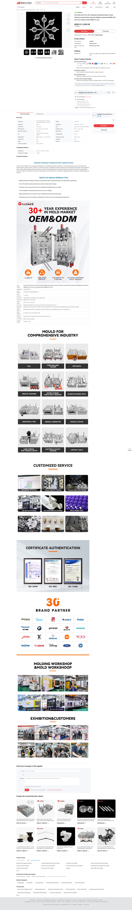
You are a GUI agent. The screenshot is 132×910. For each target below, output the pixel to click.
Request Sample (99, 35)
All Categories (21, 7)
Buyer (84, 7)
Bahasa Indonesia (104, 901)
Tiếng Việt (97, 901)
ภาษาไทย (88, 901)
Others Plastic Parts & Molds (47, 868)
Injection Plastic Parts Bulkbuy (70, 892)
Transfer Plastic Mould (79, 882)
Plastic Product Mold (70, 889)
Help (91, 7)
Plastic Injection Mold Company (40, 892)
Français (48, 901)
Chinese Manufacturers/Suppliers (49, 900)
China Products (39, 900)
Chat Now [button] (106, 31)
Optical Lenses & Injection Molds (48, 865)
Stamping (68, 868)
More (17, 895)
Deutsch (63, 901)
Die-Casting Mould (39, 882)
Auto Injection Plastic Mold (55, 892)
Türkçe (93, 901)
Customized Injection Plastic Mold (96, 889)
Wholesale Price (68, 900)
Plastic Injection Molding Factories (25, 889)
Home (17, 9)
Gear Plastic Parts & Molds (22, 868)
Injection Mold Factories (40, 889)
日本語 (81, 901)
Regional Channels (82, 900)
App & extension (98, 7)
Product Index (89, 900)
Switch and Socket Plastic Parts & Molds (99, 863)
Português (43, 901)
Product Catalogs (36, 860)
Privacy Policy (86, 904)
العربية (73, 901)
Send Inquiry (84, 31)
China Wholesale (60, 900)
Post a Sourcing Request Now (55, 790)
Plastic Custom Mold (82, 889)
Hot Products (32, 900)
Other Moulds (29, 882)
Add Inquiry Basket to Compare (44, 57)
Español (38, 901)
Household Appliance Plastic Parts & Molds (50, 863)
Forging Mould (21, 882)
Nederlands (68, 901)
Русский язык (53, 901)
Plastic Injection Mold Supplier (24, 892)
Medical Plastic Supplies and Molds (23, 863)
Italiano (59, 901)
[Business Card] (113, 120)
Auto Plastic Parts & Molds (71, 863)
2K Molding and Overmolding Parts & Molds (100, 865)
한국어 (77, 901)
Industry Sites (74, 900)
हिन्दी (84, 901)
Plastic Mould (42, 9)
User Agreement (74, 904)
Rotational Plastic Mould (67, 882)
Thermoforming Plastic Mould (52, 882)
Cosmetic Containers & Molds (22, 865)
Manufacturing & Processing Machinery (27, 9)
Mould (37, 9)
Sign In (76, 107)
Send (27, 790)
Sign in (114, 3)
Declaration (80, 904)
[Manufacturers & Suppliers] (23, 2)
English (34, 901)
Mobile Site (96, 900)
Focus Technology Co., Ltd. (57, 904)
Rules (114, 7)
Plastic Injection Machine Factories (55, 889)
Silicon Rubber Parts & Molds (97, 868)
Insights (100, 900)
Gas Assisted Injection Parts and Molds (74, 865)
